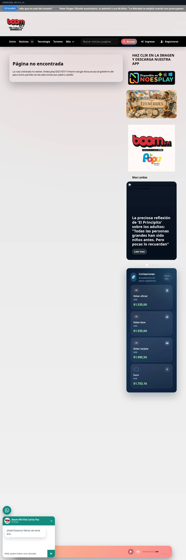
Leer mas (139, 251)
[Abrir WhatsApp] (7, 510)
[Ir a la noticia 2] (150, 265)
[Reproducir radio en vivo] (131, 552)
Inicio (12, 41)
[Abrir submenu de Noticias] (32, 41)
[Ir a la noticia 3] (153, 265)
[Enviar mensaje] (51, 553)
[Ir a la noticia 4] (156, 265)
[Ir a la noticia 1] (147, 265)
